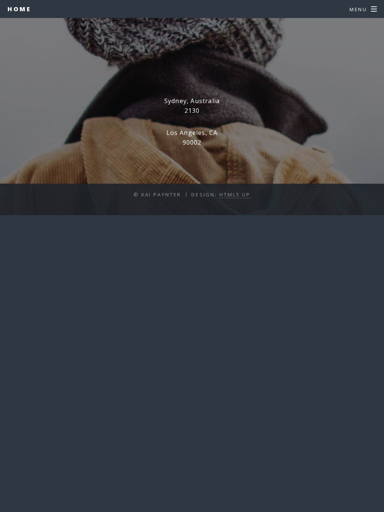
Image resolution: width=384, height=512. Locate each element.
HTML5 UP (234, 194)
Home (19, 9)
